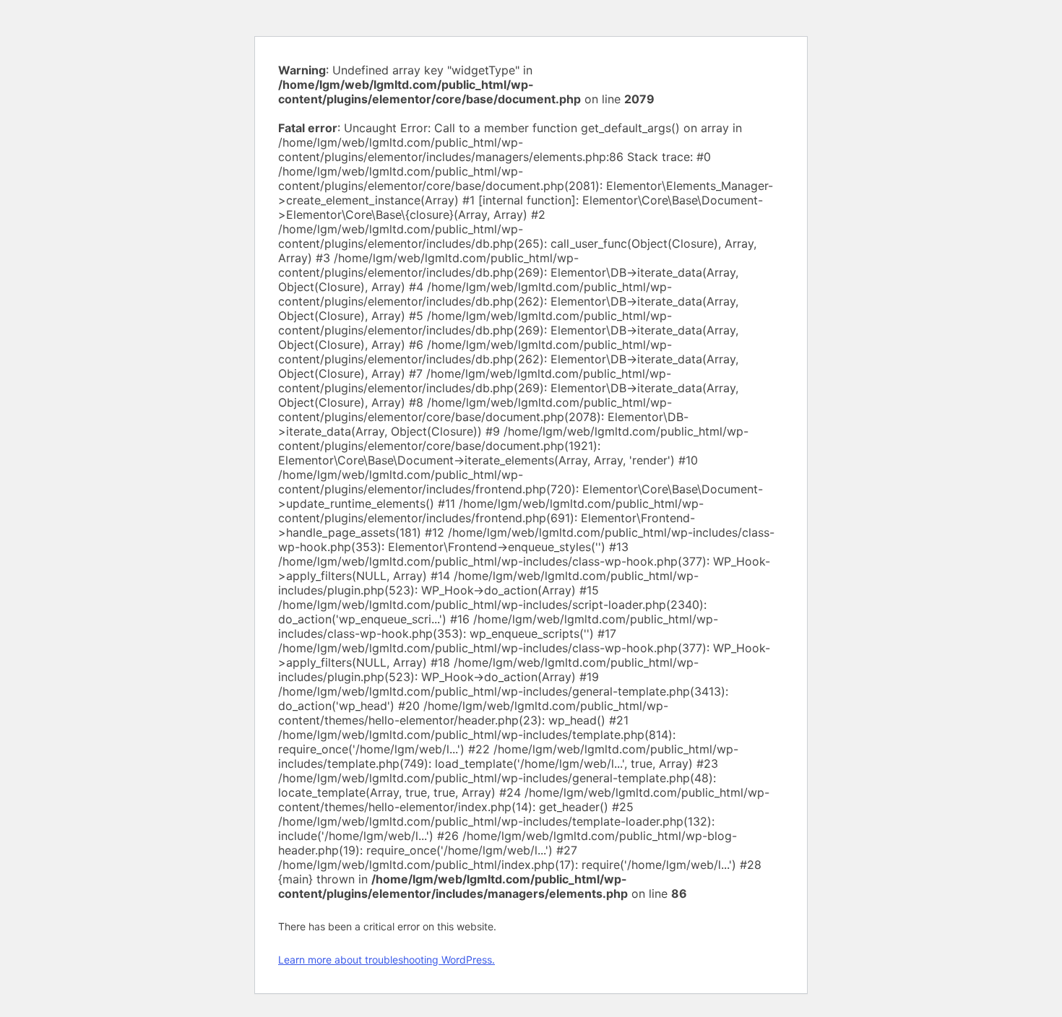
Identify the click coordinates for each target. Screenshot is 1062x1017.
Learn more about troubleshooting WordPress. (386, 959)
